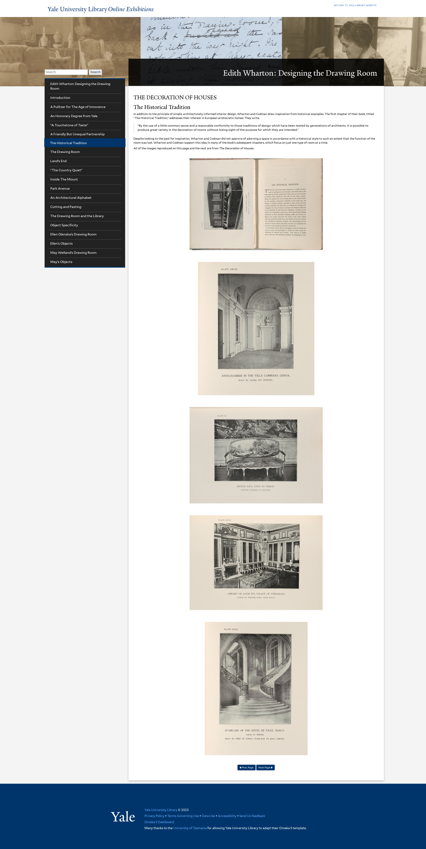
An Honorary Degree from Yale (74, 116)
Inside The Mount (64, 179)
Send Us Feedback (252, 816)
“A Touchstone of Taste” (69, 125)
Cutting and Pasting (65, 207)
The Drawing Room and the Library (77, 216)
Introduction (60, 98)
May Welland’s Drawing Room (73, 253)
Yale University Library (160, 810)
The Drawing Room (65, 152)
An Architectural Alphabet (71, 198)
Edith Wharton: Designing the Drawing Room (80, 86)
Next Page (264, 767)
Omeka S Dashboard (159, 822)
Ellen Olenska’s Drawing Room (73, 234)
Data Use (208, 816)
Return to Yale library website (355, 5)
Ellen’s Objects (61, 243)
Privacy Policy (154, 816)
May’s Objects (61, 262)
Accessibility (227, 816)
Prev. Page (247, 767)
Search (95, 72)
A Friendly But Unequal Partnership (77, 134)
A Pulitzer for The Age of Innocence (78, 107)
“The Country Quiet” (66, 170)
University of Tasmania (190, 828)
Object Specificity (64, 225)
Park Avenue (60, 188)
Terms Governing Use (183, 816)
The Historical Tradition (68, 143)
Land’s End (58, 161)
